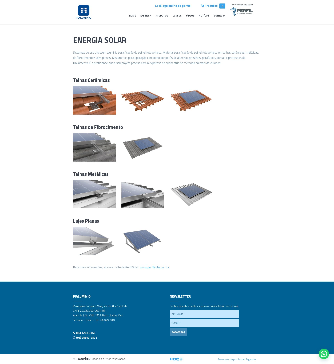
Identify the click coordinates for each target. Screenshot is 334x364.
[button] (324, 354)
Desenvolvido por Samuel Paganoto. (237, 359)
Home (132, 15)
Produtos (213, 5)
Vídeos (190, 15)
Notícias (204, 15)
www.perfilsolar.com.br (154, 267)
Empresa (145, 15)
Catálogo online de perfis (172, 5)
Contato (219, 15)
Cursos (177, 15)
